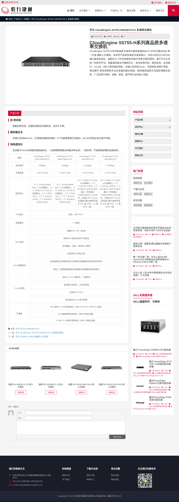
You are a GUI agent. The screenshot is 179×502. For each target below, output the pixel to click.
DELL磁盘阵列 (141, 301)
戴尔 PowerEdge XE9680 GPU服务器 (152, 350)
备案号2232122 (114, 496)
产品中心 (18, 19)
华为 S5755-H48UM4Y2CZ (27, 329)
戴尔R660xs (153, 392)
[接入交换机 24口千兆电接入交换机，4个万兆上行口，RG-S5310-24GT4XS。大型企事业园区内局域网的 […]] (111, 368)
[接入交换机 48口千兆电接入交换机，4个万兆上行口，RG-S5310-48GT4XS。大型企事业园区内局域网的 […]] (81, 368)
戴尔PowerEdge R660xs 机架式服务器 (160, 381)
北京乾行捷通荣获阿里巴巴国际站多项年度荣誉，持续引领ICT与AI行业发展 (152, 229)
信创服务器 (168, 235)
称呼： (20, 413)
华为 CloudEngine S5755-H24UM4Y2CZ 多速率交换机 (39, 333)
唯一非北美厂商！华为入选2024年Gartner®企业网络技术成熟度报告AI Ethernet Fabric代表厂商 (151, 259)
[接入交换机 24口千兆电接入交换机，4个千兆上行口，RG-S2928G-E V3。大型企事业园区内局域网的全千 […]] (51, 368)
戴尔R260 (152, 409)
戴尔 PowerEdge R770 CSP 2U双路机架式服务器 (160, 364)
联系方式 (172, 3)
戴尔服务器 (162, 392)
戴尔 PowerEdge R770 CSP (152, 376)
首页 (10, 19)
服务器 (148, 373)
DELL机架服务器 (142, 295)
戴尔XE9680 (162, 356)
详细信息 (20, 392)
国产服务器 (137, 237)
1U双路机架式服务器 (141, 392)
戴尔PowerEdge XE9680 (147, 356)
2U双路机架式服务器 (162, 373)
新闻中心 (157, 235)
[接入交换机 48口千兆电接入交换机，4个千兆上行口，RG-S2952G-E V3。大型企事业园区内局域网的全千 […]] (21, 368)
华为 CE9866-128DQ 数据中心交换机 (32, 336)
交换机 (27, 19)
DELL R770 (137, 376)
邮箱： (20, 418)
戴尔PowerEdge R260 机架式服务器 (160, 398)
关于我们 (158, 3)
